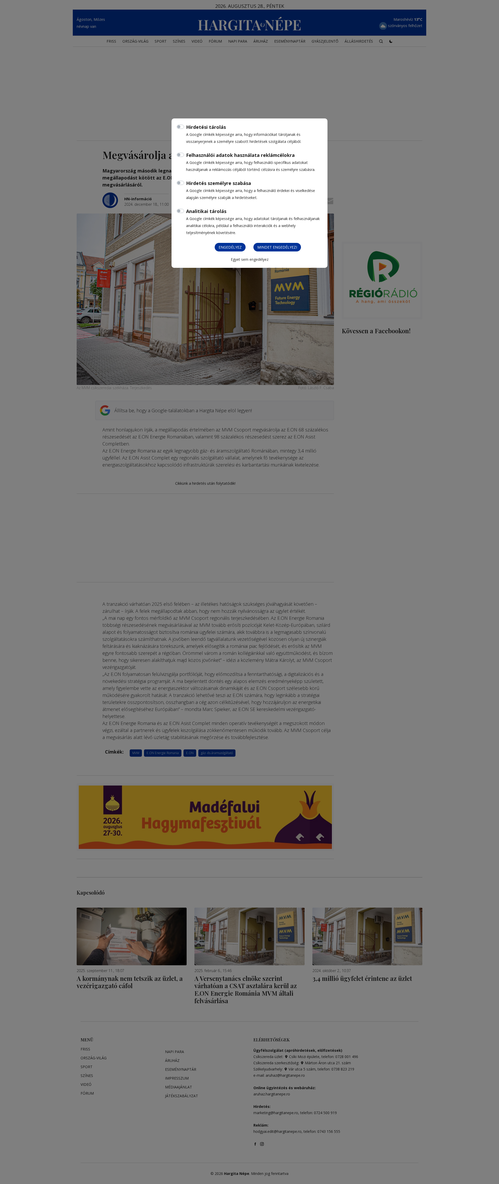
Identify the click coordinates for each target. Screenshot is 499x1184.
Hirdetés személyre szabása (218, 183)
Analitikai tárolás (206, 211)
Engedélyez (230, 247)
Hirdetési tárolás (206, 127)
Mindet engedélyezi (277, 247)
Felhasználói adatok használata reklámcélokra (240, 155)
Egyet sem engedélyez (249, 259)
